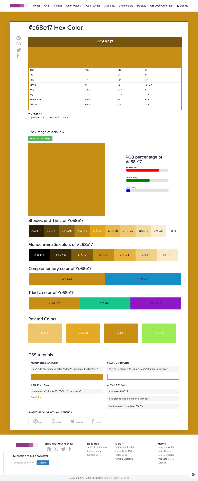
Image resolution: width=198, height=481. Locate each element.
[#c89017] (123, 324)
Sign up (183, 5)
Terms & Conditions (97, 447)
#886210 (67, 231)
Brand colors (126, 5)
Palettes (141, 5)
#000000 (39, 255)
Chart (47, 5)
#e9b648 (113, 231)
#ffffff (174, 231)
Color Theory (164, 451)
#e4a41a (97, 231)
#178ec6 (143, 279)
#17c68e (105, 303)
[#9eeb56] (161, 324)
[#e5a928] (85, 324)
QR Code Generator (161, 5)
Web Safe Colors (166, 458)
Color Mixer (121, 454)
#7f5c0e (82, 255)
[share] (18, 45)
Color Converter (166, 447)
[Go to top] (193, 474)
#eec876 (128, 231)
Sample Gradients (124, 458)
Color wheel (93, 5)
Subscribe (42, 463)
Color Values (73, 5)
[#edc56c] (47, 324)
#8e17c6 (155, 303)
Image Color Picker (125, 451)
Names (58, 5)
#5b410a (51, 231)
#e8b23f (124, 255)
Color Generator (166, 454)
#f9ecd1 (158, 231)
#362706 (61, 255)
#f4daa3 (143, 231)
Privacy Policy (94, 451)
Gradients (109, 5)
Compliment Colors (125, 447)
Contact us (92, 454)
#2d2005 (36, 231)
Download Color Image (40, 138)
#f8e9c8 (167, 255)
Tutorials (162, 462)
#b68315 (82, 231)
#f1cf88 (146, 255)
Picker (36, 5)
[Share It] (17, 57)
